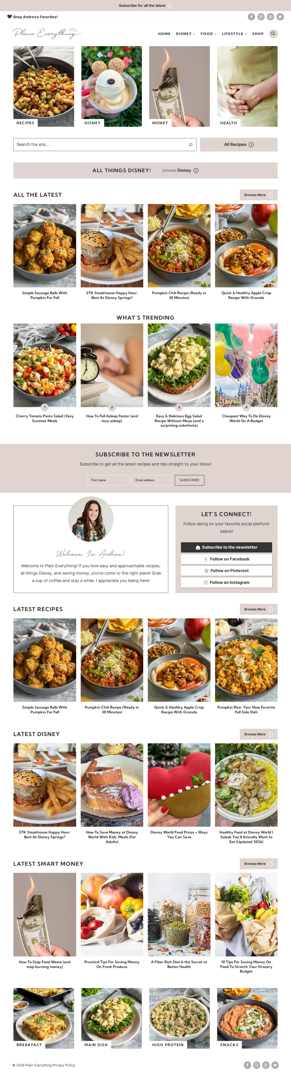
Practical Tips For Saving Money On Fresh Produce (111, 964)
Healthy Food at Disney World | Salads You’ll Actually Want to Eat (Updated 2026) (246, 837)
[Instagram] (261, 16)
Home (164, 34)
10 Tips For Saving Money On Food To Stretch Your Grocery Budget (246, 967)
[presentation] (44, 245)
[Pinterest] (270, 16)
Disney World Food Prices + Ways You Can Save (179, 834)
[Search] (190, 144)
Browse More (255, 195)
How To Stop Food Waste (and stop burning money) (44, 964)
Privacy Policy (64, 1065)
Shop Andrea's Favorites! (35, 17)
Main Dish (96, 1045)
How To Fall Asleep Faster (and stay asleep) (112, 418)
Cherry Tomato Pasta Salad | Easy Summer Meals (45, 418)
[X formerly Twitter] (280, 16)
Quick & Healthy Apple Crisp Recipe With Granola (246, 295)
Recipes (26, 123)
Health (228, 123)
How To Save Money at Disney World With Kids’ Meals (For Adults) (112, 837)
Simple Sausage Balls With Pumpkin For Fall (44, 295)
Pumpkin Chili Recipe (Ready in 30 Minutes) (179, 295)
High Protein (168, 1045)
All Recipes (235, 144)
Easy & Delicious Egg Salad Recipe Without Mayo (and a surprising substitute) (179, 421)
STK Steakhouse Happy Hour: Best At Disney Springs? (112, 295)
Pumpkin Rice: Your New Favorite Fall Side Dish (246, 709)
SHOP (258, 34)
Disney (93, 123)
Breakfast (29, 1045)
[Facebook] (251, 16)
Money (160, 123)
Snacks (229, 1045)
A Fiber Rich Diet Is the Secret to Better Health (179, 964)
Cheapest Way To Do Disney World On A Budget (246, 418)
